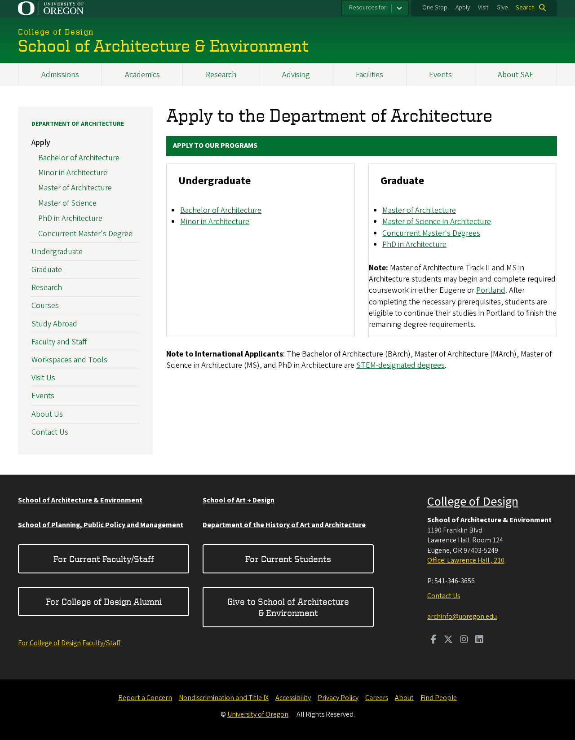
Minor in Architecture (214, 221)
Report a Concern (145, 698)
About (404, 698)
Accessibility (293, 698)
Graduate (46, 269)
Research (221, 74)
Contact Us (49, 432)
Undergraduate (57, 251)
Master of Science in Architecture (436, 221)
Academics (142, 74)
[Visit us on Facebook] (433, 640)
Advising (296, 74)
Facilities (369, 74)
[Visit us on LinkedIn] (479, 640)
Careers (376, 698)
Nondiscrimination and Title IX (224, 698)
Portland (490, 290)
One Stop (434, 7)
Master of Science (67, 203)
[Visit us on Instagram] (464, 640)
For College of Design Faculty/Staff (69, 643)
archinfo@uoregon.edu (462, 616)
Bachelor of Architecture (220, 210)
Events (440, 74)
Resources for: (368, 7)
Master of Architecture (419, 210)
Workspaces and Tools (69, 360)
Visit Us (43, 377)
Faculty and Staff (59, 342)
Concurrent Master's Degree (85, 233)
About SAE (516, 74)
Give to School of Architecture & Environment (288, 607)
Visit (483, 7)
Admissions (60, 74)
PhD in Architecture (414, 244)
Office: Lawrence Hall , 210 (465, 560)
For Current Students (288, 559)
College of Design (472, 502)
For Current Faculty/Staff (103, 559)
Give (502, 7)
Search (525, 7)
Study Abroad (54, 324)
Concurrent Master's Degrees (431, 233)
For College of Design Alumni (104, 601)
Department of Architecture (77, 123)
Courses (45, 305)
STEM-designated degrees (400, 365)
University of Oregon (257, 714)
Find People (438, 698)
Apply (463, 7)
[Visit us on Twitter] (448, 640)
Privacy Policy (338, 698)
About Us (47, 414)
